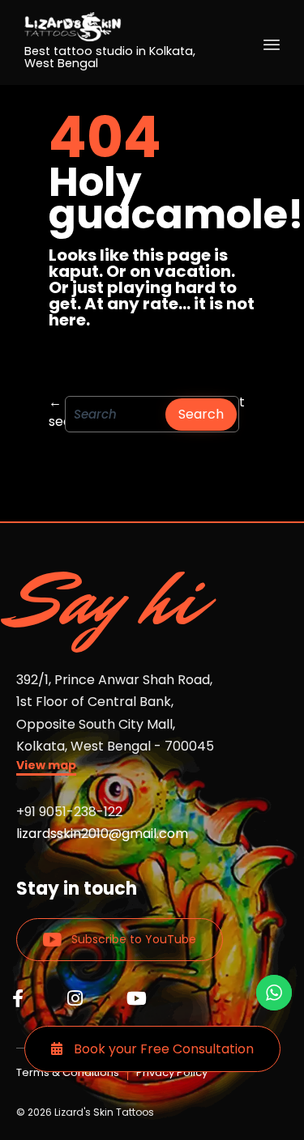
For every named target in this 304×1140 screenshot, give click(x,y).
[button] (46, 767)
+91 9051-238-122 (69, 811)
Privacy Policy (172, 1072)
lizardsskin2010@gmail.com (102, 833)
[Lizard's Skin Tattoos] (123, 26)
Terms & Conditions (67, 1072)
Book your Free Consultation (162, 1049)
